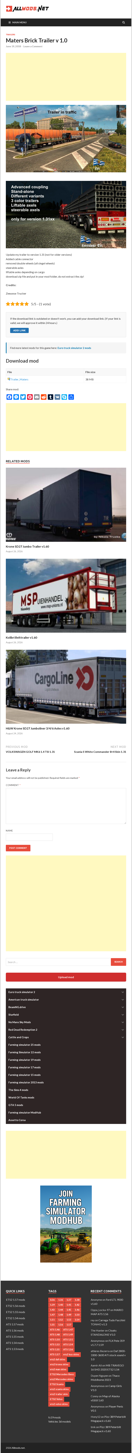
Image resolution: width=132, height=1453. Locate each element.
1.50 (77, 1314)
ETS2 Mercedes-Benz (62, 1374)
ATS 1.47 (68, 1329)
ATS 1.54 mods (15, 1342)
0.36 (52, 1299)
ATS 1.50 (55, 1339)
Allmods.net (18, 1447)
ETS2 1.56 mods (15, 1305)
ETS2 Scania (56, 1384)
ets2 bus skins (71, 1354)
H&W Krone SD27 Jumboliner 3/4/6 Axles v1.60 (37, 728)
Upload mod (66, 977)
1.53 (69, 1319)
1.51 (52, 1319)
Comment (13, 785)
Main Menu (19, 22)
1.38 (77, 1299)
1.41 (69, 1304)
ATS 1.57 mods (15, 1324)
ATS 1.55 (55, 1349)
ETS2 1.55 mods (15, 1312)
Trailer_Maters (19, 379)
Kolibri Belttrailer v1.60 (21, 637)
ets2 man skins (58, 1369)
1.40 (60, 1304)
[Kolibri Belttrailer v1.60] (66, 633)
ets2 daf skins (57, 1359)
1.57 (69, 1324)
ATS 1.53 (55, 1344)
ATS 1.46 (55, 1329)
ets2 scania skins (59, 1389)
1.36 (60, 1299)
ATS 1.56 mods (15, 1330)
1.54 (77, 1319)
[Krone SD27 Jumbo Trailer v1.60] (66, 542)
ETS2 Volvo (56, 1399)
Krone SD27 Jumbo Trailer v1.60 (27, 546)
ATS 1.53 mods (15, 1348)
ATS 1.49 (68, 1334)
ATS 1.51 (68, 1339)
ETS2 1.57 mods (15, 1299)
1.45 (69, 1309)
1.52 (60, 1319)
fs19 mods (54, 1417)
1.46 (77, 1309)
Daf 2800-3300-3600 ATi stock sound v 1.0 (108, 1355)
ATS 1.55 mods (15, 1336)
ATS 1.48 (55, 1334)
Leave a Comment (32, 46)
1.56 (60, 1324)
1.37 (69, 1299)
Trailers (10, 35)
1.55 (52, 1324)
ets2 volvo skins (59, 1404)
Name (9, 830)
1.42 (77, 1304)
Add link (19, 330)
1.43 (52, 1309)
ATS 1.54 (68, 1344)
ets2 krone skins (59, 1364)
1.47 (52, 1314)
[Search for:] (66, 962)
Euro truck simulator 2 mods (74, 347)
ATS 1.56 (68, 1349)
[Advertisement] (66, 77)
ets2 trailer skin (59, 1394)
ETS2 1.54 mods (15, 1318)
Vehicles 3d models (59, 1421)
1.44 (60, 1309)
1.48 (60, 1314)
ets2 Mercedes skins (61, 1379)
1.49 (69, 1314)
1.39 (52, 1304)
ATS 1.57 (55, 1354)
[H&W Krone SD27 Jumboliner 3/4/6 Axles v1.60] (66, 724)
